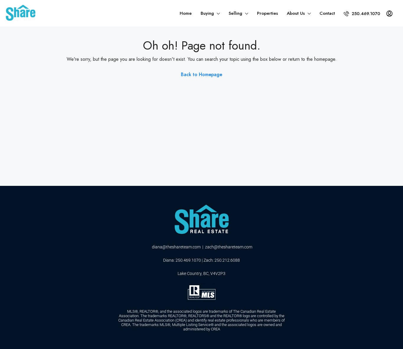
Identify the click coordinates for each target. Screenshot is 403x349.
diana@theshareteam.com (176, 247)
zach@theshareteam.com (228, 247)
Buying (207, 13)
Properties (267, 13)
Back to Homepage (201, 74)
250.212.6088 (227, 260)
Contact (327, 13)
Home (186, 13)
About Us (296, 13)
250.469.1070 (365, 13)
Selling (235, 13)
